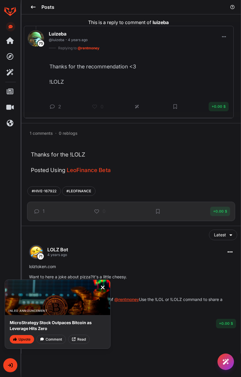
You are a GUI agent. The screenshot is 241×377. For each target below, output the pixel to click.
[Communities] (10, 123)
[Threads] (10, 41)
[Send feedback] (10, 26)
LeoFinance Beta (89, 170)
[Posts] (10, 92)
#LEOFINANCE (78, 191)
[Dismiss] (102, 287)
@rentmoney (126, 299)
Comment (54, 339)
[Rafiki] (10, 72)
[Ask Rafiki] (225, 362)
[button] (10, 365)
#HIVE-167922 (44, 191)
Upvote (25, 339)
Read (81, 339)
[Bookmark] (158, 211)
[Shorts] (10, 107)
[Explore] (10, 57)
